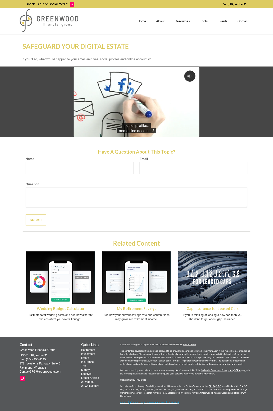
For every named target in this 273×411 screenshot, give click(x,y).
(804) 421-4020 (237, 4)
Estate (85, 358)
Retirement (88, 350)
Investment (88, 354)
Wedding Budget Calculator (61, 308)
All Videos (87, 382)
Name (30, 159)
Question (32, 184)
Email (143, 159)
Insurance (87, 362)
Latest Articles (90, 378)
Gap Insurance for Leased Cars (212, 308)
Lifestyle (86, 374)
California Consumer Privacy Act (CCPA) (221, 370)
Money (85, 370)
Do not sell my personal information (197, 373)
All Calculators (90, 386)
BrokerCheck (189, 344)
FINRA (212, 386)
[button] (160, 21)
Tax (83, 366)
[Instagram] (72, 4)
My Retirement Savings (136, 308)
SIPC (218, 386)
